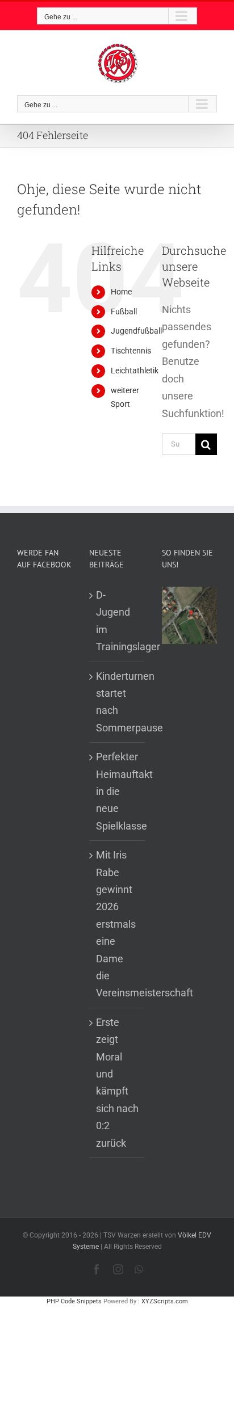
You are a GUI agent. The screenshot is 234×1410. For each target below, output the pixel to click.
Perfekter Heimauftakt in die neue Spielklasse (117, 791)
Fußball (124, 311)
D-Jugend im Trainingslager (117, 621)
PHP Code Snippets (74, 1301)
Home (121, 291)
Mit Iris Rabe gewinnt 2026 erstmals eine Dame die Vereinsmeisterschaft (117, 924)
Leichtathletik (134, 370)
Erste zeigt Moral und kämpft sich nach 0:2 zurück (117, 1082)
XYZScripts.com (164, 1301)
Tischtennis (131, 350)
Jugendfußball (136, 330)
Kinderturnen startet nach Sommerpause (117, 702)
